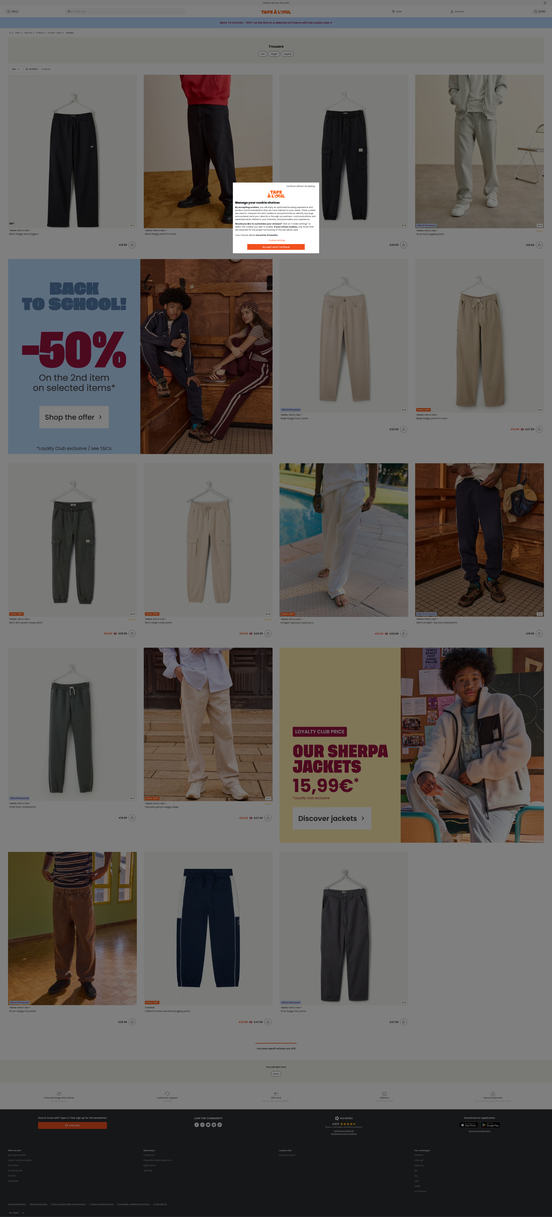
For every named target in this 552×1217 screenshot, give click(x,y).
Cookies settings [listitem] (277, 240)
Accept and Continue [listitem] (276, 247)
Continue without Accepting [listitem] (300, 186)
